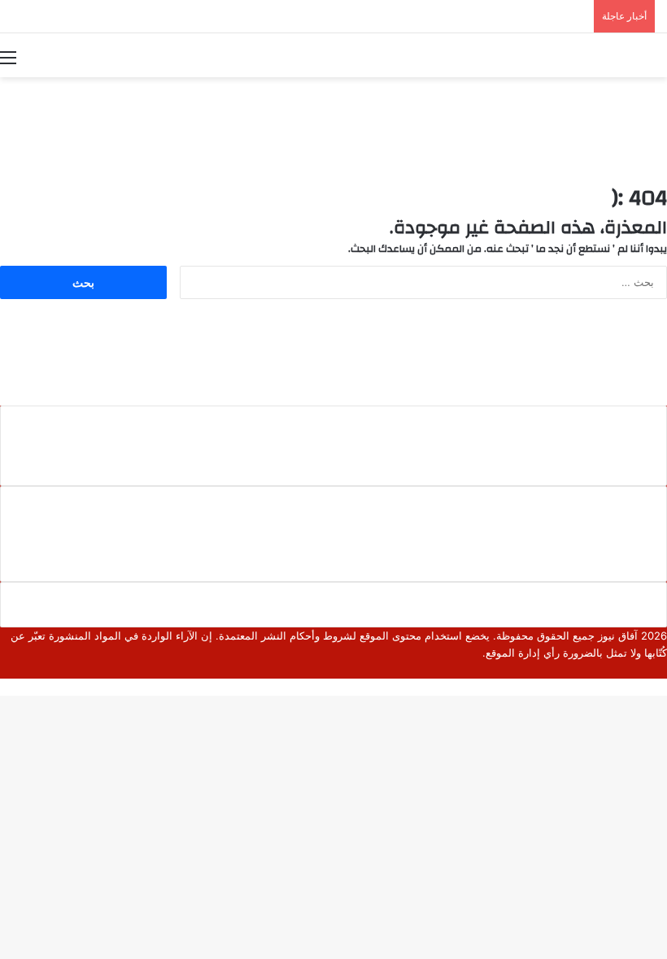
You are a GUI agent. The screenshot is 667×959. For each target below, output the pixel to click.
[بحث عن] (659, 57)
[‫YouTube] (624, 669)
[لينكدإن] (637, 669)
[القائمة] (8, 57)
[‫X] (650, 669)
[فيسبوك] (663, 669)
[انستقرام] (611, 669)
